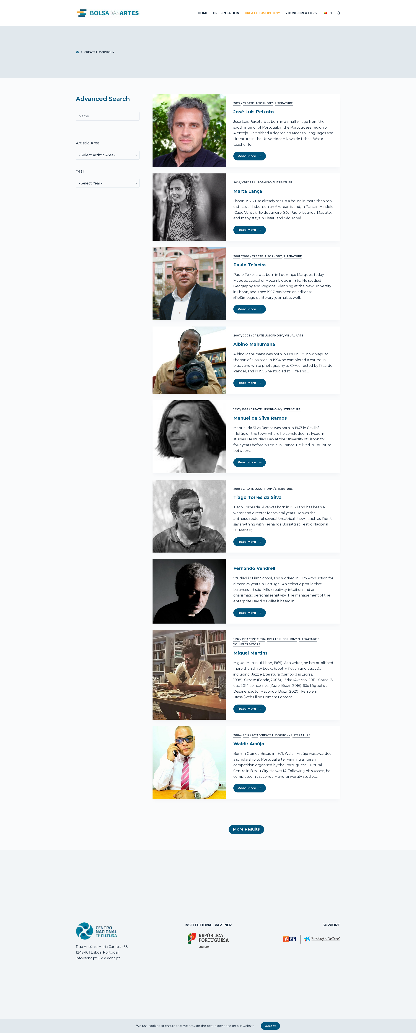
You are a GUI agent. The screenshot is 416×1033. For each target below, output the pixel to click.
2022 (236, 103)
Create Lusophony (262, 13)
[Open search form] (338, 13)
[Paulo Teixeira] (189, 283)
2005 (236, 488)
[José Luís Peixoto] (189, 130)
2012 (246, 735)
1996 (261, 639)
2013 (255, 735)
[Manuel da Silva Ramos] (189, 436)
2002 (246, 256)
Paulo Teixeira (249, 264)
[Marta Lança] (189, 207)
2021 (236, 182)
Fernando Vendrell (254, 568)
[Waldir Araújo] (189, 762)
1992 (236, 639)
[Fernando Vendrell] (189, 591)
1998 (245, 409)
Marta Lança (247, 191)
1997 (236, 409)
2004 (237, 735)
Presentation (226, 13)
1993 (245, 639)
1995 (253, 639)
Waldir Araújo (248, 743)
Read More (247, 156)
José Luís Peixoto (253, 111)
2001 (236, 256)
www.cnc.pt (109, 958)
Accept (270, 1026)
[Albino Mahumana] (189, 360)
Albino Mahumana (254, 344)
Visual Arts (294, 335)
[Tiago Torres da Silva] (189, 516)
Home (203, 13)
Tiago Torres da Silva (257, 497)
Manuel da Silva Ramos (260, 418)
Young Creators (301, 13)
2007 (237, 335)
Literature (284, 103)
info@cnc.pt (86, 958)
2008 (246, 335)
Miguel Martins (250, 653)
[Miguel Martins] (189, 674)
